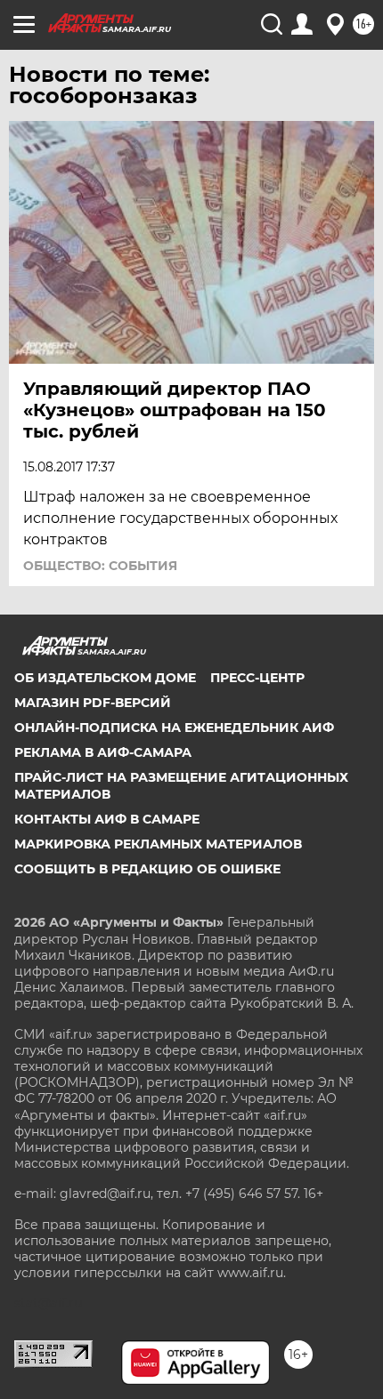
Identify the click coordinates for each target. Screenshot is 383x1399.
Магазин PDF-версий (92, 703)
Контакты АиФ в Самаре (107, 819)
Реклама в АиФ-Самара (103, 752)
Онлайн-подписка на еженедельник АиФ (174, 728)
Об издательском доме (105, 678)
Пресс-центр (257, 678)
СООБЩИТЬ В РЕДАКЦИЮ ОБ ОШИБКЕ (147, 869)
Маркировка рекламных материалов (158, 844)
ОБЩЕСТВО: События (100, 565)
